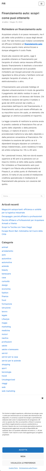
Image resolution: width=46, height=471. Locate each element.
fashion (5, 292)
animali (5, 247)
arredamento (7, 251)
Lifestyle (5, 319)
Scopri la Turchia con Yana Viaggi (17, 227)
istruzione (6, 307)
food (4, 300)
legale (4, 315)
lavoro (4, 311)
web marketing (8, 391)
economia (6, 289)
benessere (6, 274)
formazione (7, 304)
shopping (6, 364)
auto (4, 255)
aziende (5, 266)
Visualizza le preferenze (23, 463)
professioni (7, 342)
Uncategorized (8, 379)
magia (4, 323)
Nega (23, 456)
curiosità (5, 281)
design (5, 285)
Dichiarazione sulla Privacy (28, 468)
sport (4, 368)
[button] (42, 398)
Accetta (23, 450)
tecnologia (6, 372)
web (4, 387)
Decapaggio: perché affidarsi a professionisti (22, 216)
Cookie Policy (13, 468)
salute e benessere (10, 349)
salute (4, 345)
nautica (5, 338)
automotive (7, 262)
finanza (5, 296)
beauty (5, 270)
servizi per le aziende (11, 360)
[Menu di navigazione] (41, 4)
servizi (5, 353)
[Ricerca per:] (23, 196)
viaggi (4, 383)
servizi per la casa (10, 357)
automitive (6, 258)
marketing (6, 326)
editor (6, 22)
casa (4, 277)
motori (5, 334)
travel (4, 376)
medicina (6, 330)
